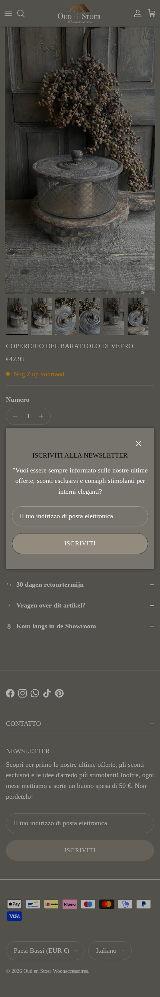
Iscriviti (80, 543)
